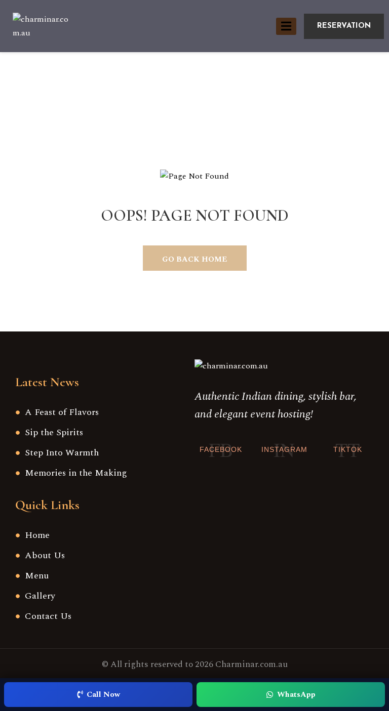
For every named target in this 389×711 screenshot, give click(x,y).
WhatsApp (296, 694)
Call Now (103, 694)
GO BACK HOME (194, 259)
